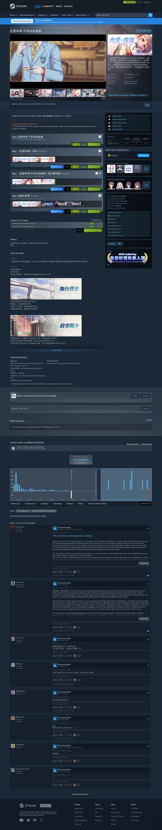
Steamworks (79, 816)
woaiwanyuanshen (23, 769)
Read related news (114, 229)
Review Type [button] (15, 504)
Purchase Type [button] (30, 504)
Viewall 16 (146, 169)
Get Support (135, 816)
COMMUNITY (48, 6)
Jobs (96, 812)
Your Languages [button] (22, 511)
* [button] (71, 471)
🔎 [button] (108, 265)
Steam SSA (79, 812)
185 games (19, 666)
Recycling (98, 820)
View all (149, 420)
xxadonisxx (20, 582)
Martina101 (20, 717)
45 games (19, 771)
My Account (135, 820)
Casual (122, 199)
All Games (13, 28)
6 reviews (19, 642)
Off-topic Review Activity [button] (97, 504)
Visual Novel (124, 95)
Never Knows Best (130, 81)
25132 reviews (20, 586)
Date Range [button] (57, 504)
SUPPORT (68, 6)
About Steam (79, 808)
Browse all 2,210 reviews (80, 794)
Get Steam (135, 808)
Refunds (113, 824)
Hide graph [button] (145, 503)
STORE (37, 6)
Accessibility (115, 812)
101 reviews (19, 668)
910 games (19, 529)
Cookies (113, 820)
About (59, 6)
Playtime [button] (70, 504)
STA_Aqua (20, 638)
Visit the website (114, 212)
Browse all (97, 220)
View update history (114, 226)
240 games (19, 640)
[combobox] (122, 15)
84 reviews (19, 531)
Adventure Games (24, 28)
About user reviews (133, 444)
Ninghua (19, 664)
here (48, 427)
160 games (19, 719)
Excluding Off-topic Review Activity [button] (43, 511)
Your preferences (146, 444)
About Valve (99, 808)
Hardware (98, 816)
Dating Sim (142, 95)
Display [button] (80, 504)
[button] (14, 15)
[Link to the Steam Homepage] (18, 8)
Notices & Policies (117, 816)
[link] (79, 144)
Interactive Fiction (114, 95)
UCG (12, 245)
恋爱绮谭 (118, 206)
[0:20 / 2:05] (58, 61)
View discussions (113, 232)
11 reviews (19, 693)
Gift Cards (78, 824)
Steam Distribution (81, 820)
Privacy (113, 808)
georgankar (20, 527)
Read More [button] (144, 563)
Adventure (115, 199)
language (146, 2)
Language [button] (44, 504)
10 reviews (19, 773)
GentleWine (20, 745)
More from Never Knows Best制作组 (36, 396)
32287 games (20, 584)
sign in (139, 2)
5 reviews (19, 721)
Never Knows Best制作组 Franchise (43, 28)
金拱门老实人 (20, 691)
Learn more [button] (143, 155)
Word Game (133, 95)
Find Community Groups (116, 235)
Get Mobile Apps (136, 812)
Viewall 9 (146, 185)
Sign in (14, 104)
